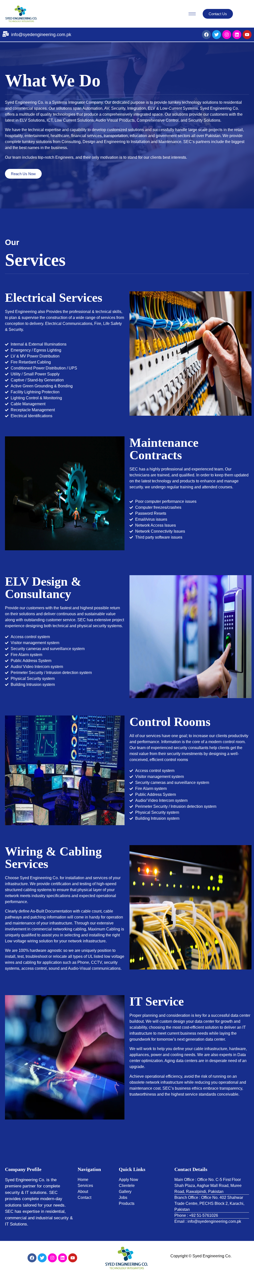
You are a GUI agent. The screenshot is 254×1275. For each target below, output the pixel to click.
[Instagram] (226, 34)
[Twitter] (216, 34)
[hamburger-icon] (192, 13)
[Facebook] (206, 34)
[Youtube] (247, 34)
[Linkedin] (236, 34)
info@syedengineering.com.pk (41, 34)
